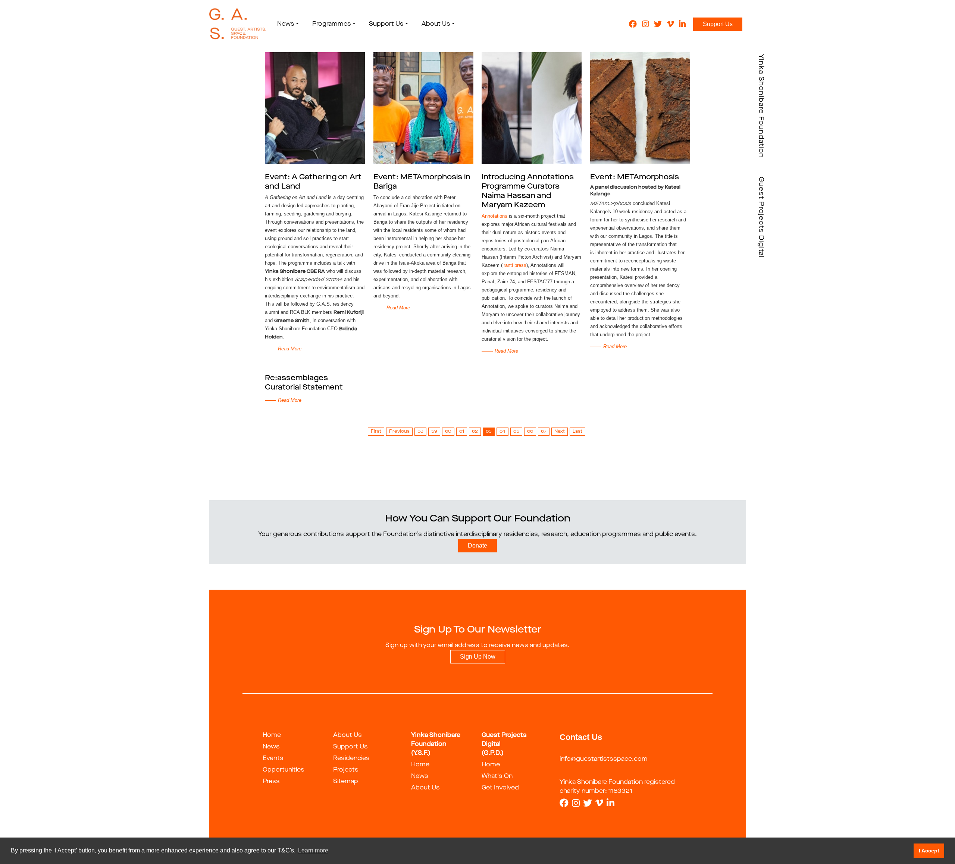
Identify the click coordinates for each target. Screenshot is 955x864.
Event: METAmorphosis (634, 177)
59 (434, 431)
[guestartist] (238, 24)
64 (502, 431)
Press (271, 782)
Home (272, 735)
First (376, 431)
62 (475, 431)
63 (489, 431)
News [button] (285, 24)
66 (530, 431)
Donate (477, 545)
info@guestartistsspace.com (604, 759)
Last (577, 431)
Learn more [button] (313, 850)
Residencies (351, 758)
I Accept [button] (929, 851)
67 (544, 431)
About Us (347, 735)
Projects (345, 770)
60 (448, 431)
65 (516, 431)
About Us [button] (436, 24)
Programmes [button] (331, 24)
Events (273, 758)
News (271, 747)
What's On (497, 776)
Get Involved (500, 788)
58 (420, 431)
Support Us (718, 24)
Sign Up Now (477, 656)
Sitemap (345, 782)
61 (461, 431)
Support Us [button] (386, 24)
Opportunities (283, 770)
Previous (399, 431)
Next (559, 431)
